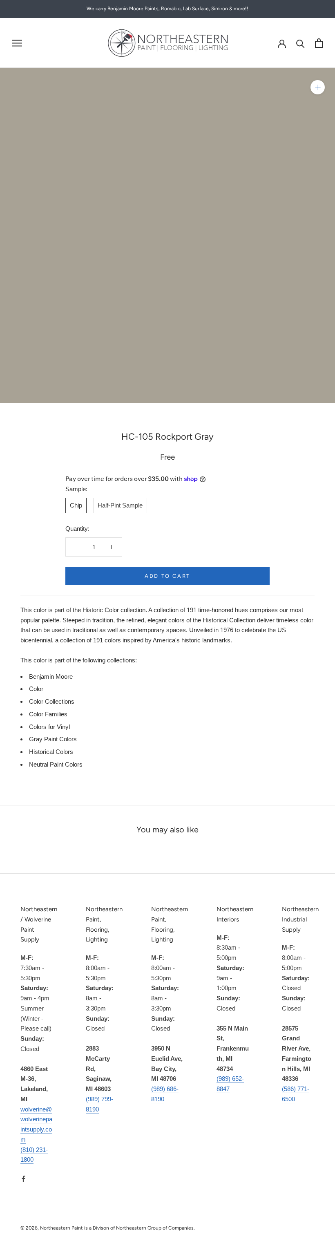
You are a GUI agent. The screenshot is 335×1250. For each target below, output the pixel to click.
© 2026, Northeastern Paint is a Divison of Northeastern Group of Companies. (107, 1228)
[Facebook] (23, 1178)
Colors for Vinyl (49, 726)
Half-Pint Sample (120, 505)
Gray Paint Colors (53, 739)
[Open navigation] (17, 43)
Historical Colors (51, 751)
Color (36, 688)
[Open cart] (319, 43)
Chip (76, 505)
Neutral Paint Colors (56, 764)
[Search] (300, 43)
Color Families (48, 714)
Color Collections (51, 701)
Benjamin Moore (51, 676)
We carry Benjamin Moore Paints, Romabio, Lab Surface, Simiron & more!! (167, 8)
